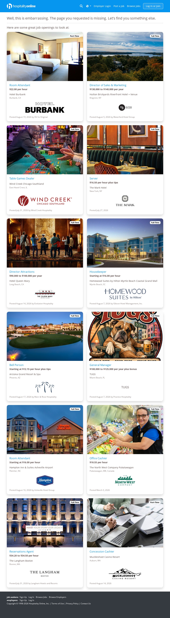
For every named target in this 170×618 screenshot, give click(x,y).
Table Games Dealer (21, 178)
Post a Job (119, 6)
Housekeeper (98, 272)
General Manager (100, 365)
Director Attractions (22, 272)
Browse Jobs (133, 6)
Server (94, 178)
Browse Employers (57, 597)
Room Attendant (19, 85)
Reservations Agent (21, 551)
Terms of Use (57, 603)
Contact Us (86, 603)
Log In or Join (153, 6)
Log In (31, 597)
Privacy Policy (72, 603)
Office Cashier (98, 458)
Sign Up (23, 597)
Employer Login (102, 6)
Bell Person (16, 365)
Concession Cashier (102, 551)
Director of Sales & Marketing (108, 85)
